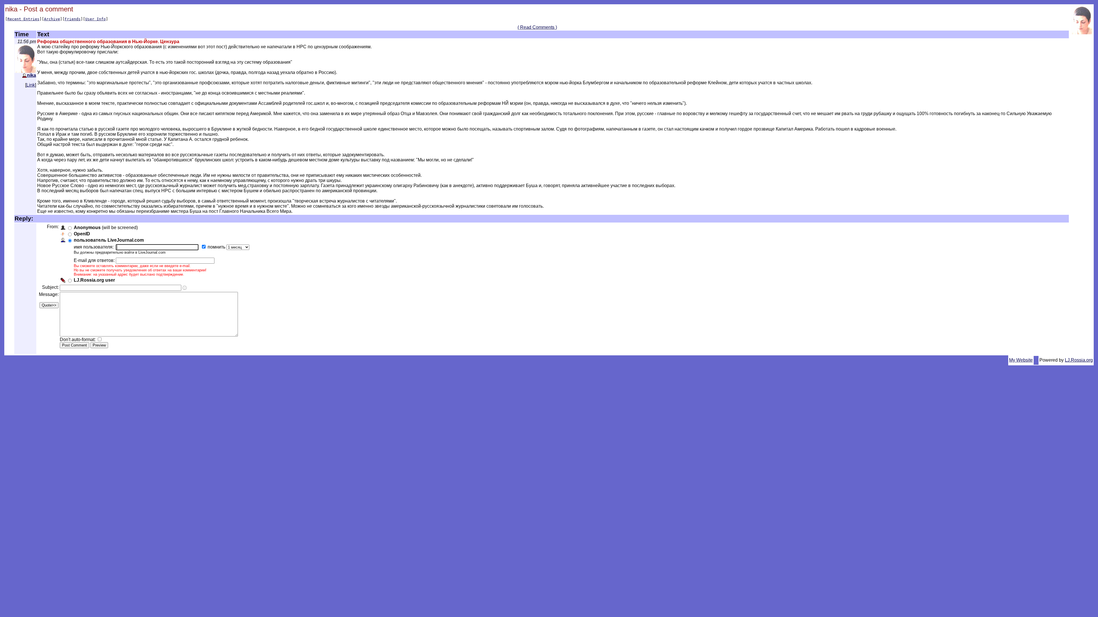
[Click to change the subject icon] (184, 288)
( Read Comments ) (537, 27)
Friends (73, 19)
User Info (95, 19)
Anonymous (87, 227)
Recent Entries (23, 19)
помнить (217, 247)
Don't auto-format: (78, 339)
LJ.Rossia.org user (94, 280)
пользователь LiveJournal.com (109, 240)
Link (30, 85)
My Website (1021, 360)
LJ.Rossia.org (1079, 360)
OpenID (82, 233)
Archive (52, 19)
